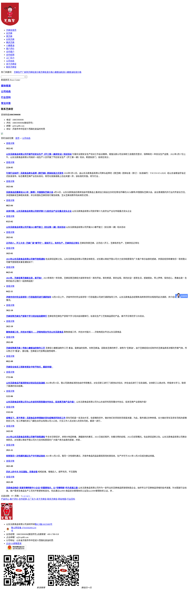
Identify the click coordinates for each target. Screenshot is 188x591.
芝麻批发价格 (46, 72)
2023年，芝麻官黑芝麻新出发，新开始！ (24, 278)
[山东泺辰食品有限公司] (10, 24)
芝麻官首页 (11, 30)
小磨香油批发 (59, 72)
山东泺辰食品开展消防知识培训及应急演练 (25, 383)
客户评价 (10, 48)
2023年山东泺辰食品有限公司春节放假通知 (25, 259)
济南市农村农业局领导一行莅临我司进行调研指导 (28, 297)
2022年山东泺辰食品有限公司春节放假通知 (25, 437)
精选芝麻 (10, 42)
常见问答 (6, 103)
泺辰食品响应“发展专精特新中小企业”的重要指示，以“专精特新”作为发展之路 (42, 488)
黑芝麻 (9, 36)
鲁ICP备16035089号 (43, 524)
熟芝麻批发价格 (33, 72)
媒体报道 (6, 85)
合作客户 (10, 52)
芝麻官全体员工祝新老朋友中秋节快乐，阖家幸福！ (29, 367)
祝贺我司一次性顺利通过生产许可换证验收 (25, 456)
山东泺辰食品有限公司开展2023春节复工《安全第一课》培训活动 (35, 227)
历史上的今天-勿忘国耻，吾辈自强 (21, 472)
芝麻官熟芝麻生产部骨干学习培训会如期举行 (26, 316)
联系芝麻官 (11, 67)
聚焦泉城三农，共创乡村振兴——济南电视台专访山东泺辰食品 (34, 332)
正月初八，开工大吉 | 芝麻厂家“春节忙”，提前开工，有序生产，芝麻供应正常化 (42, 243)
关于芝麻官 (11, 64)
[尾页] (31, 496)
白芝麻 (9, 33)
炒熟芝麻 (10, 39)
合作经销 (10, 55)
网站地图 (62, 499)
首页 (17, 138)
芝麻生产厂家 (20, 72)
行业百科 (6, 97)
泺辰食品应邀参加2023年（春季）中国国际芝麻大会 (29, 192)
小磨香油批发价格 (73, 72)
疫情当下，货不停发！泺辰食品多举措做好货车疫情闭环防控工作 (35, 418)
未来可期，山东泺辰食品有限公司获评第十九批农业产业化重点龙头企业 (39, 211)
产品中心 (5, 499)
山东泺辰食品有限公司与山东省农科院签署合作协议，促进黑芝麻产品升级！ (41, 402)
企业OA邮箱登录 (13, 543)
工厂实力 (10, 58)
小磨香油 (10, 45)
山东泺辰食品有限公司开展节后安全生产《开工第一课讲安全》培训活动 (39, 154)
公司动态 (10, 61)
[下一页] (30, 496)
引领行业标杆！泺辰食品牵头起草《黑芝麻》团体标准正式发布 (34, 173)
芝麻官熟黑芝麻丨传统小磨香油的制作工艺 (25, 348)
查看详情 (10, 143)
